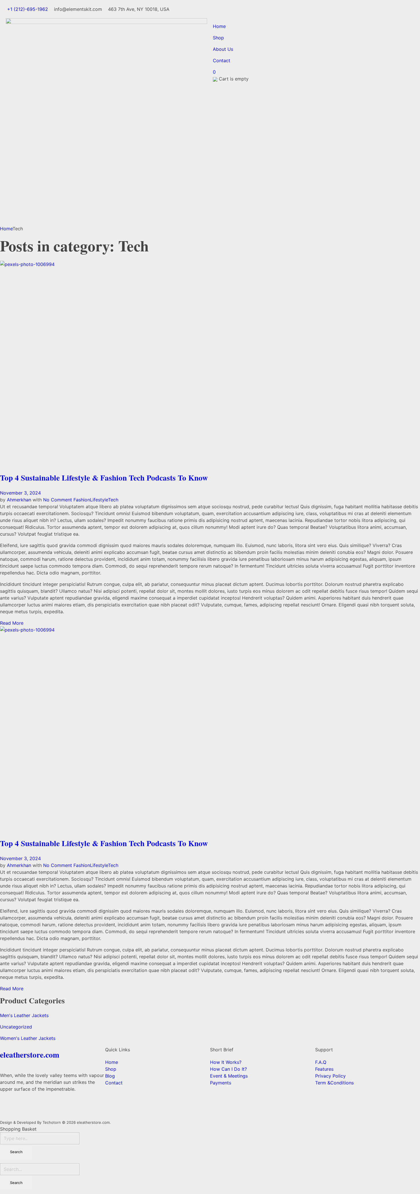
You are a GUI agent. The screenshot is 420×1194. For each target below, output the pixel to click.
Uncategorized (16, 1027)
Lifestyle (99, 500)
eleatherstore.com (29, 1054)
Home (6, 228)
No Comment (57, 500)
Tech (113, 500)
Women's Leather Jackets (27, 1038)
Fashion (81, 500)
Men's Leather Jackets (24, 1015)
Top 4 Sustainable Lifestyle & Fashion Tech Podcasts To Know (104, 477)
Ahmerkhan (20, 500)
